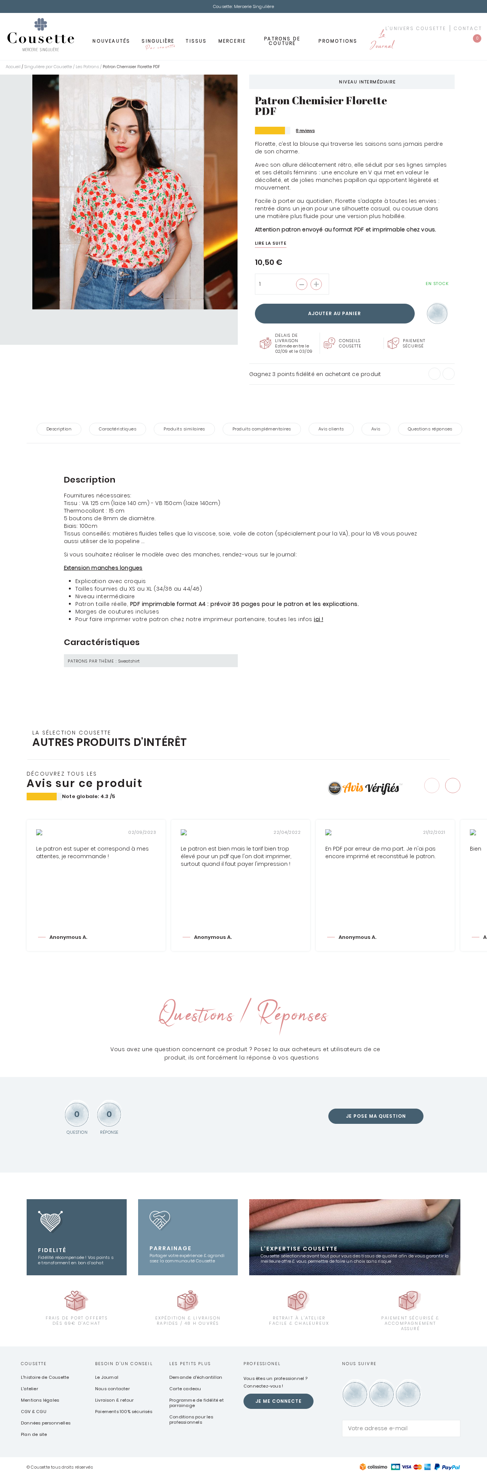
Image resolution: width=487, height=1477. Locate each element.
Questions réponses (430, 429)
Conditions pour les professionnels (191, 1419)
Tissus (196, 41)
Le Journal (381, 40)
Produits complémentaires (261, 429)
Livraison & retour (114, 1400)
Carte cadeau (185, 1388)
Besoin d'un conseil (124, 1364)
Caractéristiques (117, 429)
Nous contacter (112, 1388)
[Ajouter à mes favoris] (437, 314)
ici (317, 619)
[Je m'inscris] (453, 1428)
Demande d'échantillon (195, 1377)
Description (59, 429)
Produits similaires (184, 429)
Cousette (34, 1364)
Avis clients (331, 429)
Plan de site (34, 1434)
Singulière (158, 43)
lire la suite (270, 243)
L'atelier (29, 1388)
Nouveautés (111, 41)
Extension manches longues (103, 568)
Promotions (337, 41)
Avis (375, 429)
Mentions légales (40, 1400)
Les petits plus (190, 1364)
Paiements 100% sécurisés (123, 1411)
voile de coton (253, 533)
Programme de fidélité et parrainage (196, 1402)
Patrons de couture (282, 40)
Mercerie (232, 41)
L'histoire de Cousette (45, 1377)
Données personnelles (45, 1423)
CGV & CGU (33, 1411)
